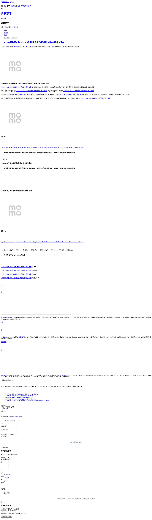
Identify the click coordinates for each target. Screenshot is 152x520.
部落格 (6, 33)
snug (2, 285)
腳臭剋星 (13, 317)
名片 (5, 35)
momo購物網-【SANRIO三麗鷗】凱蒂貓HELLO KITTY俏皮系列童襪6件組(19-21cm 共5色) (26, 400)
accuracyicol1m (4, 408)
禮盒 (12, 380)
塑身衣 (2, 322)
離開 (10, 516)
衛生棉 (4, 386)
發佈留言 (3, 436)
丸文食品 (14, 375)
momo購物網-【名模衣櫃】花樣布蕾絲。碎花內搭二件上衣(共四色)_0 (21, 394)
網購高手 (6, 13)
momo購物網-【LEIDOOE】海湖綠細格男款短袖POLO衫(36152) (20, 399)
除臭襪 (4, 317)
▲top (2, 423)
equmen (10, 337)
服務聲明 (92, 499)
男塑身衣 (21, 337)
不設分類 (15, 27)
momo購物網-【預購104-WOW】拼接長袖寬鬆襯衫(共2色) (18, 395)
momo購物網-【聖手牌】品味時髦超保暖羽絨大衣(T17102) (19, 397)
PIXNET (63, 499)
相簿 (5, 30)
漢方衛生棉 (22, 386)
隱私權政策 (86, 499)
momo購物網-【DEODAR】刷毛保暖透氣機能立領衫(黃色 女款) (34, 42)
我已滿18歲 (4, 516)
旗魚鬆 (63, 375)
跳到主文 (3, 18)
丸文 (9, 375)
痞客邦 (14, 416)
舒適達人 (11, 386)
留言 (17, 416)
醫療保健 (12, 420)
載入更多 (3, 426)
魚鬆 (5, 342)
